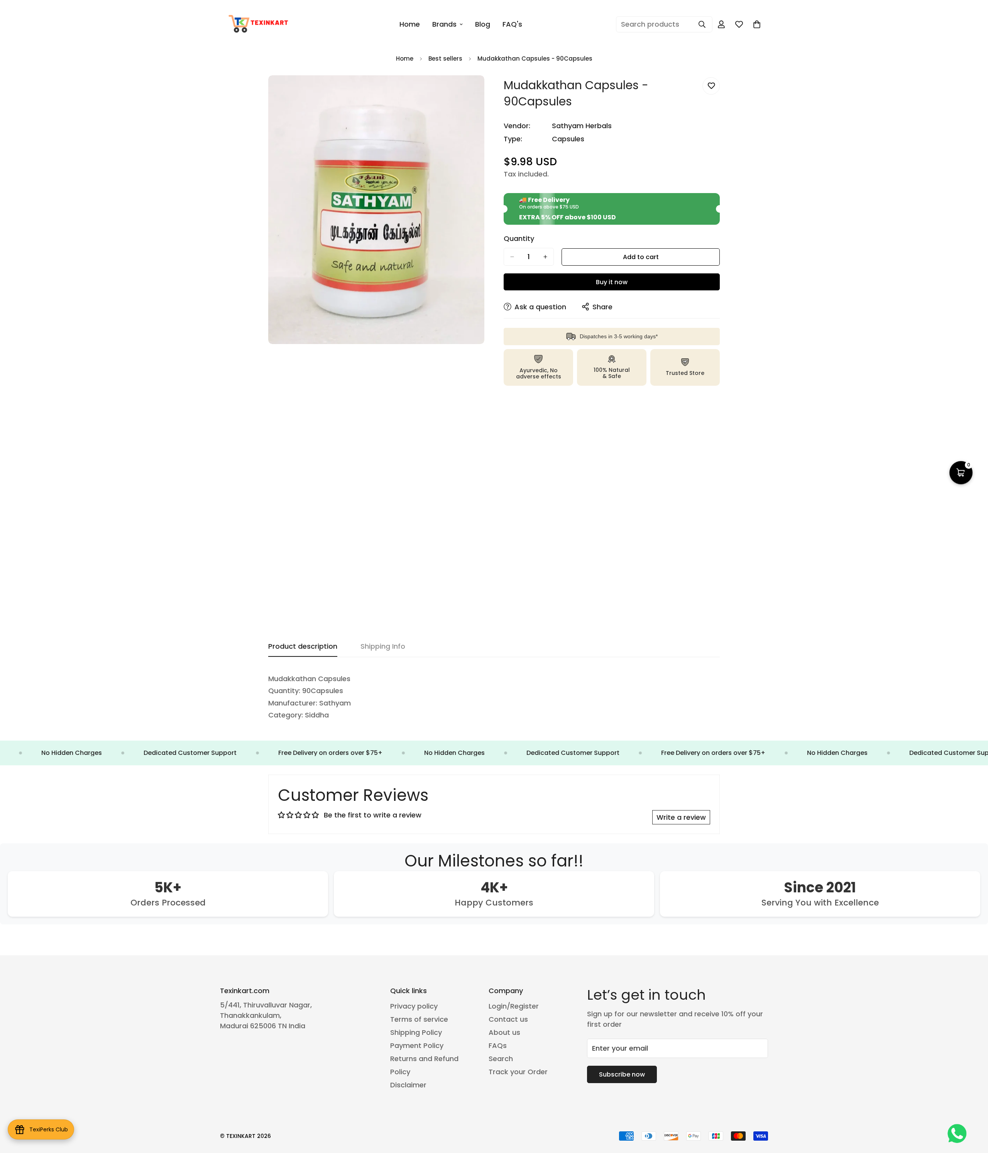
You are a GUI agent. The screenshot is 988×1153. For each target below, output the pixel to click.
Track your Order (518, 1072)
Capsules (568, 139)
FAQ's (512, 24)
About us (504, 1032)
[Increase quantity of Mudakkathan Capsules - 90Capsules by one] (545, 256)
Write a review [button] (681, 817)
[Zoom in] (477, 91)
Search (501, 1058)
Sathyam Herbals (582, 126)
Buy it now (612, 282)
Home (409, 24)
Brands (444, 24)
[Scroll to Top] (973, 1111)
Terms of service (419, 1019)
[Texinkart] (259, 24)
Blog (482, 24)
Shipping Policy (416, 1032)
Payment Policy (416, 1045)
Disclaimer (408, 1085)
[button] (757, 24)
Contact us (508, 1019)
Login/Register (514, 1006)
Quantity (519, 238)
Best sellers (445, 58)
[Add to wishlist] (711, 86)
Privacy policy (414, 1006)
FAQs (498, 1045)
